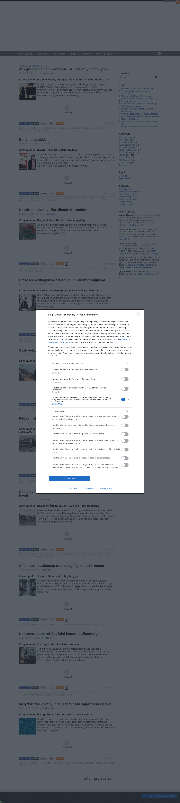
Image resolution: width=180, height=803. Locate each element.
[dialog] (90, 401)
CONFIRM (70, 479)
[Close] (138, 315)
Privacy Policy (106, 488)
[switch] (125, 369)
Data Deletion (74, 488)
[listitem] (90, 363)
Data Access (90, 488)
